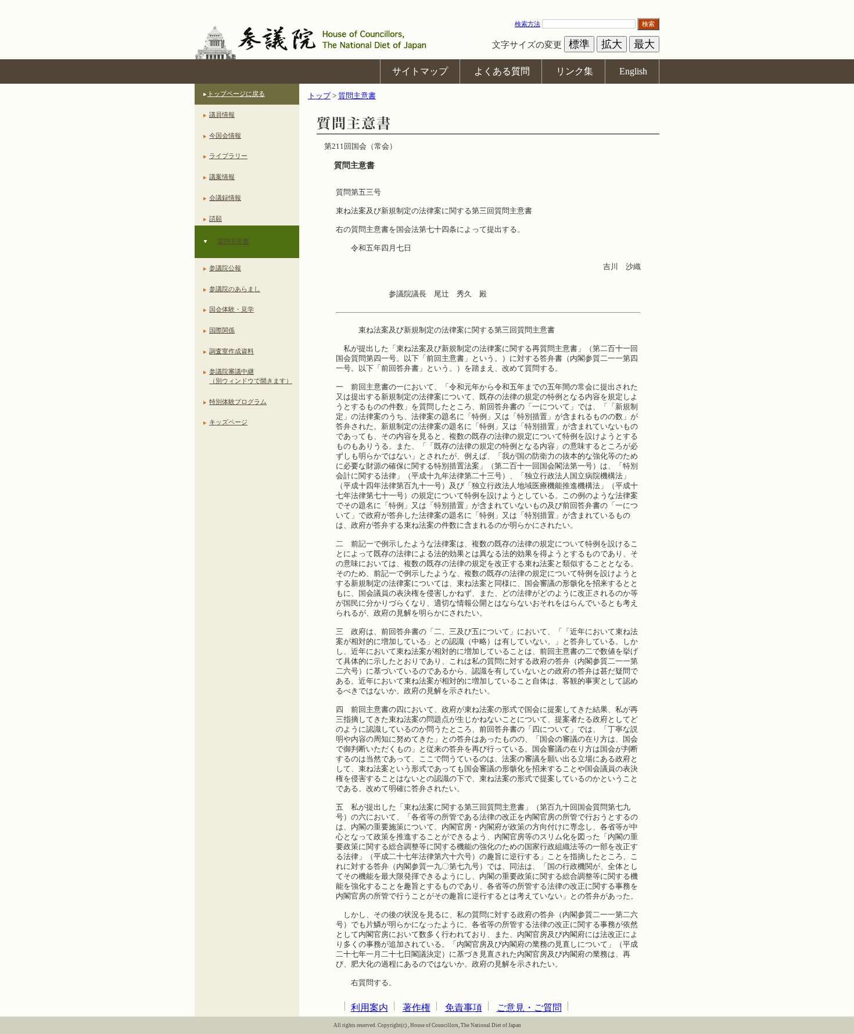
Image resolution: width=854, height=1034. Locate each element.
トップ (319, 96)
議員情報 (222, 114)
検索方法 (527, 23)
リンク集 (574, 71)
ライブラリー (228, 155)
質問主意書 (233, 241)
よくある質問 (502, 71)
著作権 (416, 1007)
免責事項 (463, 1007)
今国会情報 (225, 135)
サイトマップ (420, 71)
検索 (648, 23)
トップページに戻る (236, 93)
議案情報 (222, 176)
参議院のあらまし (234, 288)
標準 (579, 44)
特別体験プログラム (238, 401)
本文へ (427, 5)
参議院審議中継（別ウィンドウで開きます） (250, 376)
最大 (644, 44)
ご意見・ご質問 (529, 1007)
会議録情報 (225, 197)
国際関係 (222, 330)
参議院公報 (225, 267)
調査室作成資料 (231, 351)
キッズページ (228, 421)
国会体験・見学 (231, 309)
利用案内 (369, 1007)
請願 (215, 218)
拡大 (611, 44)
